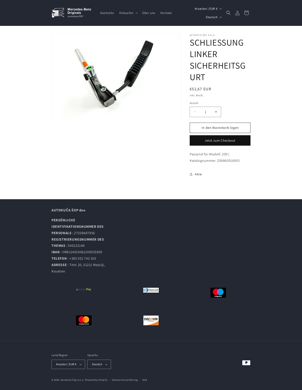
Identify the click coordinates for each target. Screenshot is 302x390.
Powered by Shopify (96, 379)
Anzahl (194, 103)
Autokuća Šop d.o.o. (72, 379)
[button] (128, 12)
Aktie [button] (198, 174)
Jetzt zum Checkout (220, 140)
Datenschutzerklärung (125, 379)
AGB (144, 379)
